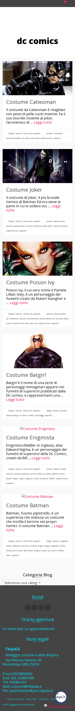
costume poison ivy (47, 318)
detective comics (40, 226)
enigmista (29, 478)
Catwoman (58, 133)
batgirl (49, 410)
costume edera (32, 318)
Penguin (37, 550)
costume (9, 226)
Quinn (54, 550)
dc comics (26, 138)
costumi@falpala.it (26, 686)
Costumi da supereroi (31, 133)
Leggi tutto (43, 122)
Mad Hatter (28, 550)
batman (50, 133)
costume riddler (36, 474)
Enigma (47, 546)
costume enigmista (21, 474)
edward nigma (12, 478)
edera (66, 318)
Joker (50, 226)
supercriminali (46, 138)
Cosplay (11, 133)
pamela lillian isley (20, 323)
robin (8, 555)
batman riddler (60, 469)
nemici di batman (60, 226)
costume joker (19, 226)
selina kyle (35, 138)
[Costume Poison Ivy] (37, 258)
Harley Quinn (12, 550)
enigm (21, 478)
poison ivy (33, 323)
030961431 (18, 682)
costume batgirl (12, 415)
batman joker (59, 221)
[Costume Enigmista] (37, 428)
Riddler (52, 478)
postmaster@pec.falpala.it (31, 690)
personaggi (39, 415)
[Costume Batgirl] (37, 351)
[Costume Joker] (37, 165)
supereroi (57, 138)
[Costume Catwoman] (37, 77)
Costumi (18, 133)
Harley (62, 546)
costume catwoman (13, 138)
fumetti (9, 323)
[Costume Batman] (37, 496)
